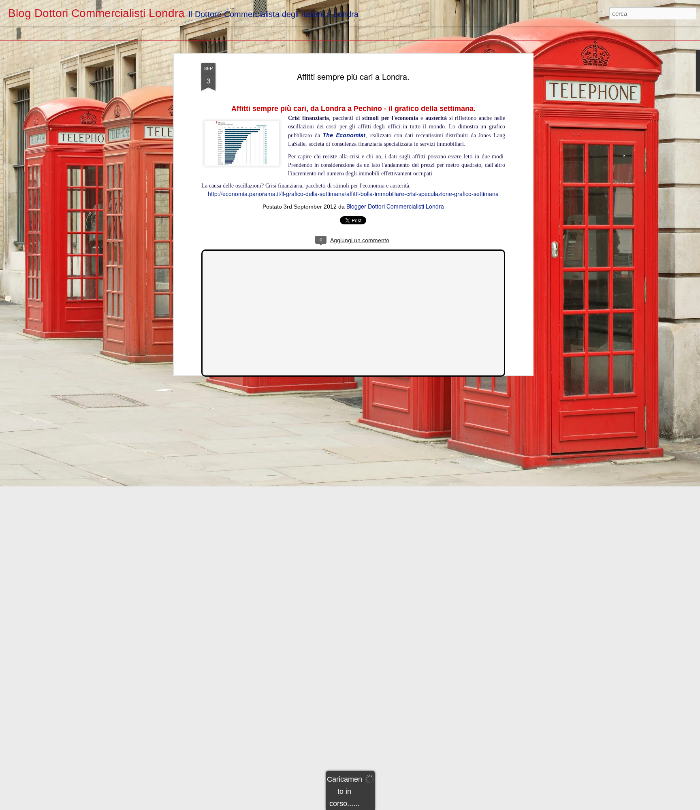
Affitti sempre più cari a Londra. (353, 76)
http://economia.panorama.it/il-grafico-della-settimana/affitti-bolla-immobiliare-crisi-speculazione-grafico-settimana (353, 193)
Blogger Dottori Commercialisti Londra (395, 206)
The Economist (343, 135)
